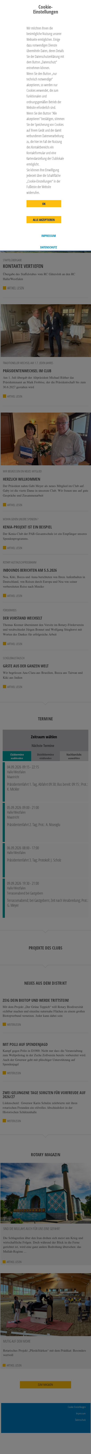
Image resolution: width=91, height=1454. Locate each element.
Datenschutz (48, 247)
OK (44, 204)
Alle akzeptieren (44, 220)
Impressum (48, 236)
